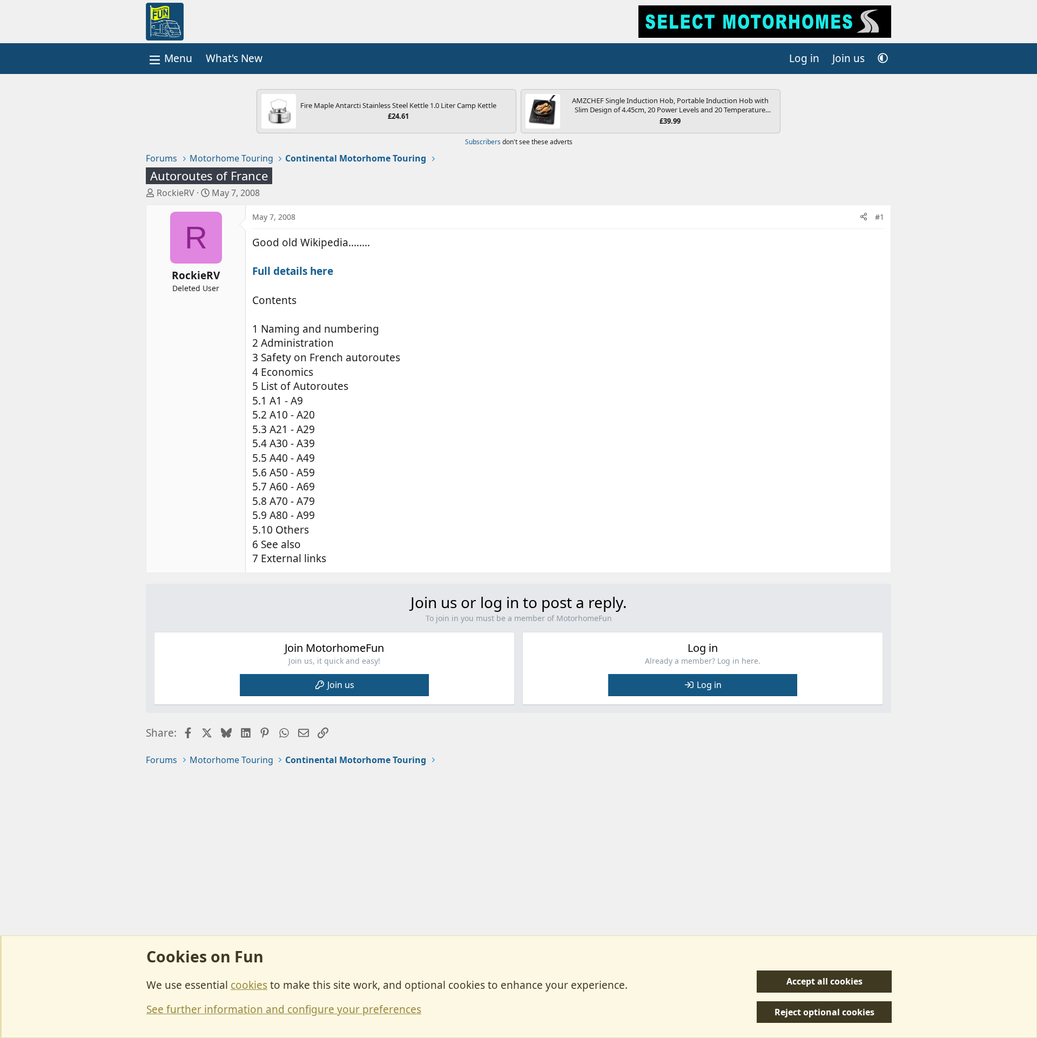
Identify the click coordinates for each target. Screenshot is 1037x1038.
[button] (882, 58)
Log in (709, 685)
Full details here (292, 271)
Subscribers (483, 141)
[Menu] (170, 58)
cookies (249, 985)
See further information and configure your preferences (283, 1009)
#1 (879, 217)
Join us (340, 685)
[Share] (863, 217)
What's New (234, 58)
